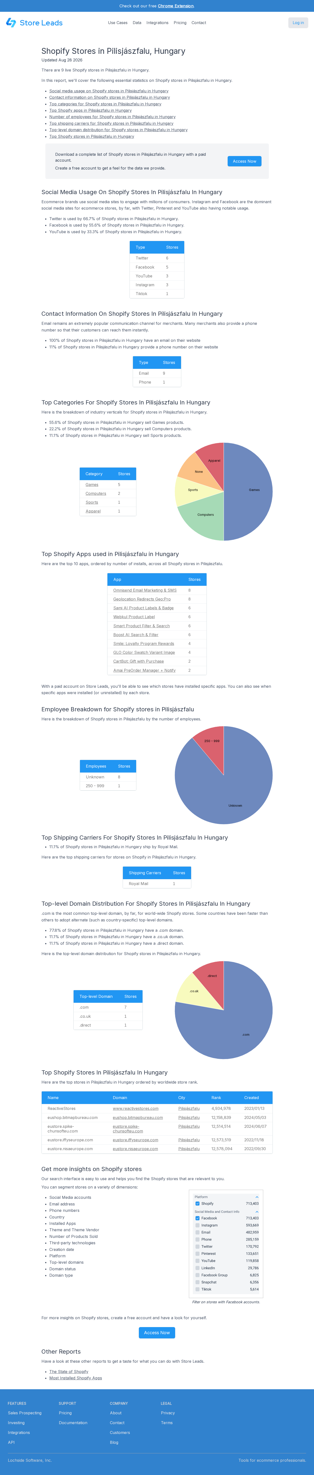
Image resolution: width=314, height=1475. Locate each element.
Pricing (180, 22)
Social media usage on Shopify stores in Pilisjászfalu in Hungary (109, 90)
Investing (16, 1422)
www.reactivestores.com (135, 1108)
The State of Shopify (68, 1371)
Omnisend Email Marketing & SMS (145, 590)
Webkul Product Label (134, 616)
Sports (92, 502)
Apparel (93, 511)
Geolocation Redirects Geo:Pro (142, 599)
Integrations (157, 22)
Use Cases (118, 22)
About (115, 1412)
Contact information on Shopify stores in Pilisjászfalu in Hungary (109, 97)
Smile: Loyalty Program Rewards (143, 643)
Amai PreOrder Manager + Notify (144, 670)
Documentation (73, 1422)
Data (137, 22)
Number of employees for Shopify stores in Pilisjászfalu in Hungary (112, 116)
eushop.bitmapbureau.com (138, 1117)
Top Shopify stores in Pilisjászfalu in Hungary (91, 136)
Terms (167, 1422)
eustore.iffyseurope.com (135, 1139)
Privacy (168, 1412)
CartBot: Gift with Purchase (138, 661)
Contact (199, 22)
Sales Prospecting (24, 1412)
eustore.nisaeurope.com (135, 1148)
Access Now (244, 161)
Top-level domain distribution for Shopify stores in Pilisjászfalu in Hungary (118, 129)
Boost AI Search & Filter (135, 634)
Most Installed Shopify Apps (75, 1377)
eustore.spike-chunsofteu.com (128, 1128)
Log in (298, 22)
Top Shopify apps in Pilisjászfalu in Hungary (90, 110)
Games (92, 484)
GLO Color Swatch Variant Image (144, 652)
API (11, 1442)
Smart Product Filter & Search (141, 625)
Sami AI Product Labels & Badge (143, 607)
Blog (114, 1442)
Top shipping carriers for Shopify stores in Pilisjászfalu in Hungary (111, 123)
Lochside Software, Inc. (30, 1460)
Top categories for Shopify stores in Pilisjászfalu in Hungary (105, 103)
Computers (96, 493)
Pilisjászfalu (189, 1108)
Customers (120, 1432)
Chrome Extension (176, 5)
